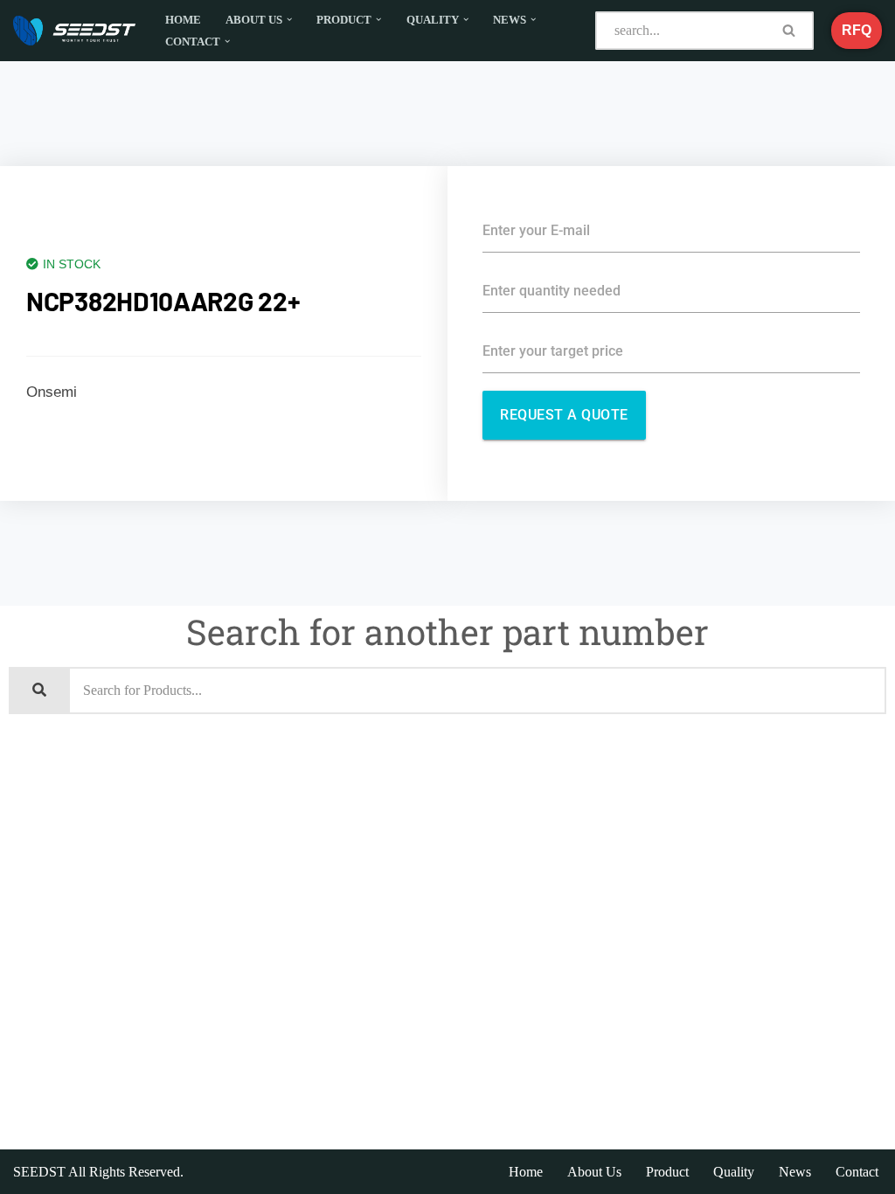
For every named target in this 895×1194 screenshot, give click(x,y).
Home (183, 20)
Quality (733, 1171)
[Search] (789, 30)
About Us (594, 1171)
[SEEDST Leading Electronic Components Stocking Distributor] (74, 30)
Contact (857, 1171)
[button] (289, 19)
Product (667, 1171)
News (795, 1171)
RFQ (856, 30)
